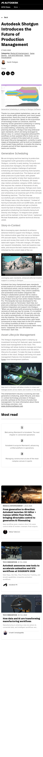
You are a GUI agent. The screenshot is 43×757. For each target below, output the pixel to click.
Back (6, 17)
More (16, 7)
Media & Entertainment (19, 53)
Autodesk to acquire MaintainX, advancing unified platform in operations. (22, 446)
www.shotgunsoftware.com (12, 406)
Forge (3, 359)
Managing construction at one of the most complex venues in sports (22, 459)
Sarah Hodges (12, 62)
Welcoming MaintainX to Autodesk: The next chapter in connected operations (22, 433)
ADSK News (5, 7)
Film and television (16, 55)
